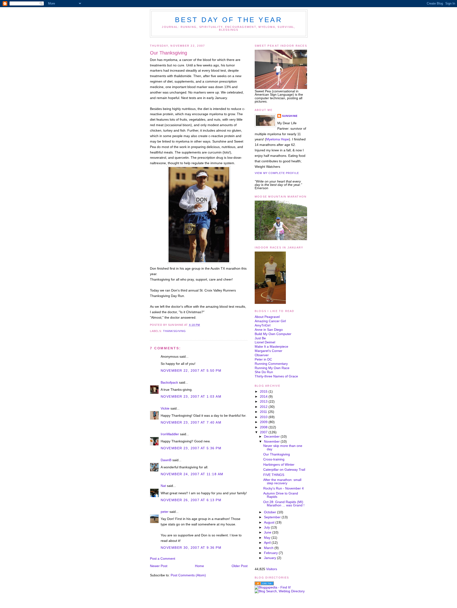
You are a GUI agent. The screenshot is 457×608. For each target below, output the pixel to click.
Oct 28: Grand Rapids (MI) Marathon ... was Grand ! (283, 503)
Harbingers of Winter (278, 464)
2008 (264, 427)
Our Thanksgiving (168, 52)
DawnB (166, 460)
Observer (262, 355)
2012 (264, 407)
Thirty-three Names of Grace (276, 376)
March (269, 548)
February (271, 553)
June (268, 532)
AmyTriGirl (262, 325)
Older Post (240, 566)
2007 (264, 432)
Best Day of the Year (228, 20)
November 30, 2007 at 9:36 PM (191, 547)
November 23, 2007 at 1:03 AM (191, 396)
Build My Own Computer (273, 334)
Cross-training (273, 459)
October (270, 512)
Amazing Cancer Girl (270, 321)
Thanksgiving (174, 331)
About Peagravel (267, 317)
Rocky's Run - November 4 (283, 488)
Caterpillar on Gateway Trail (284, 469)
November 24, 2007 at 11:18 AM (192, 474)
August (269, 522)
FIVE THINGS (273, 475)
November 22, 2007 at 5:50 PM (191, 370)
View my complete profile (277, 173)
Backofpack (169, 382)
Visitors (271, 569)
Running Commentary (271, 364)
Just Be (260, 338)
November (272, 441)
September (273, 517)
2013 (264, 401)
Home (199, 566)
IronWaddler (170, 434)
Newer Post (158, 566)
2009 (264, 422)
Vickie (165, 408)
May (267, 537)
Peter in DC (263, 359)
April (268, 542)
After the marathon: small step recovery (282, 481)
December (272, 436)
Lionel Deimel (265, 342)
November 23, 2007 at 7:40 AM (191, 422)
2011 (264, 412)
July (267, 527)
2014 (264, 396)
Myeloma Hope (277, 139)
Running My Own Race (272, 368)
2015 (264, 391)
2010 (264, 417)
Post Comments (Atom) (188, 575)
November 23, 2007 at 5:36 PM (191, 448)
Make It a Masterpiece (271, 346)
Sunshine (290, 115)
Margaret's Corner (268, 351)
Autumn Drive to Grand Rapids (280, 495)
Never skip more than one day (282, 447)
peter (165, 512)
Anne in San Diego (269, 329)
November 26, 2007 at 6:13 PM (191, 500)
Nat (163, 486)
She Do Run (264, 372)
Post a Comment (162, 558)
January (270, 558)
